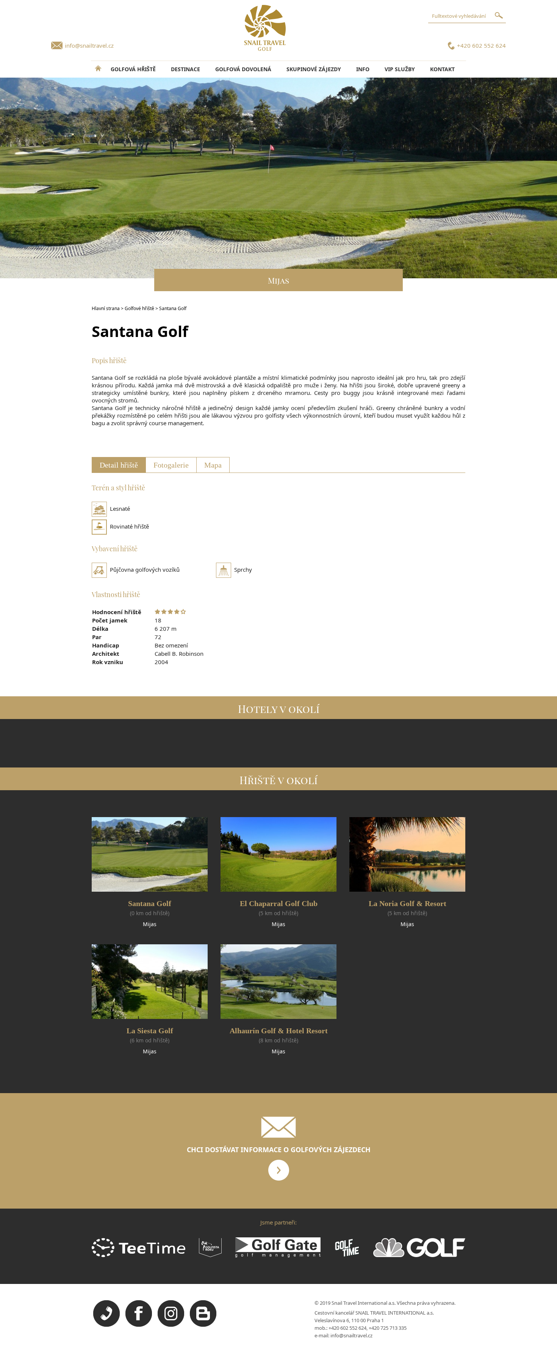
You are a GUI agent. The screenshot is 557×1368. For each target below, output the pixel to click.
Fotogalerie (171, 465)
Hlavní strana (106, 308)
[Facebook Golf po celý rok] (138, 1324)
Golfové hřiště (139, 308)
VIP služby (400, 69)
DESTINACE (185, 69)
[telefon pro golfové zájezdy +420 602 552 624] (106, 1324)
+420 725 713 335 (388, 1327)
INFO (362, 69)
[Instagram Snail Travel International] (170, 1324)
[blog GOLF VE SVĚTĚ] (203, 1324)
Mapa (213, 465)
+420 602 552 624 (481, 45)
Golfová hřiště (133, 69)
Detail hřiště (119, 465)
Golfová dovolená (243, 69)
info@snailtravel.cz (89, 45)
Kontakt (442, 69)
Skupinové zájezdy (313, 69)
